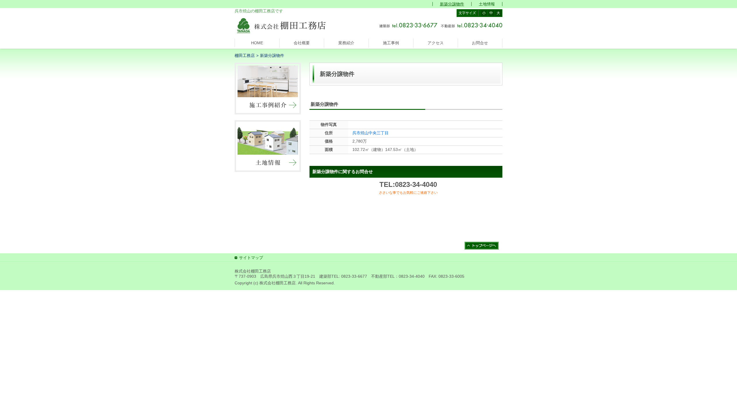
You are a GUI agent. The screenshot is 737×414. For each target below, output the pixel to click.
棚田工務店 (245, 55)
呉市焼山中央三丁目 (370, 133)
